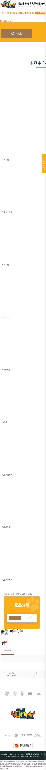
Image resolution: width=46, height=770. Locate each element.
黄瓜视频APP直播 (9, 764)
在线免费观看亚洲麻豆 (24, 764)
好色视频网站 (12, 761)
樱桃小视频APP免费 (33, 766)
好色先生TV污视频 (25, 761)
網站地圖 (3, 761)
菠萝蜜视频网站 (8, 766)
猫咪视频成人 (20, 766)
